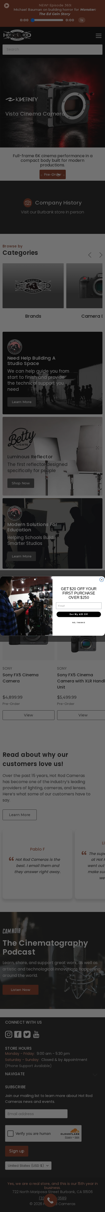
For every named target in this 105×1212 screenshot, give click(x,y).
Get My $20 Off (79, 614)
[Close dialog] (102, 580)
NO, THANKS (78, 622)
